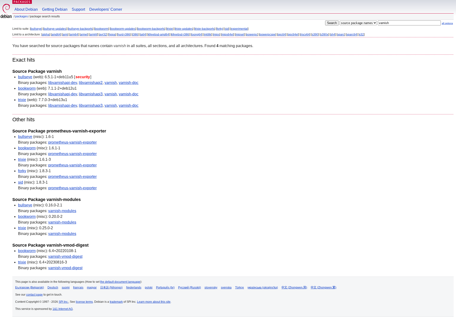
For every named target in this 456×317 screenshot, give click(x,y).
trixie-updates (184, 28)
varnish (110, 83)
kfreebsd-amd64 (158, 34)
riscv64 (305, 34)
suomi (66, 287)
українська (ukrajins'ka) (262, 287)
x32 (361, 34)
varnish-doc (128, 83)
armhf (93, 34)
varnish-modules (62, 211)
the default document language (120, 281)
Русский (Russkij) (189, 287)
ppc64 (282, 34)
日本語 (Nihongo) (111, 287)
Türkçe (239, 287)
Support (78, 9)
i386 (135, 34)
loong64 (196, 34)
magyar (92, 287)
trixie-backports (204, 28)
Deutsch (53, 287)
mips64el (227, 34)
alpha (45, 34)
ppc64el (293, 34)
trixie (170, 28)
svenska (226, 287)
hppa (112, 34)
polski (148, 287)
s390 (315, 34)
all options (447, 23)
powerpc (251, 34)
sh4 (332, 34)
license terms (84, 301)
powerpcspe (268, 34)
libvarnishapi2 (91, 83)
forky (220, 28)
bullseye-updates (55, 28)
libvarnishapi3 (91, 94)
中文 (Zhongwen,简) (294, 287)
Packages (22, 2)
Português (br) (165, 287)
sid (227, 28)
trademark (116, 301)
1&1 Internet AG (62, 309)
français (78, 287)
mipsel (240, 34)
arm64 (74, 34)
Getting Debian (54, 9)
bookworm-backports (151, 28)
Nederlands (133, 287)
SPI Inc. (63, 301)
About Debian (26, 9)
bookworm (101, 28)
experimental (239, 28)
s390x (324, 34)
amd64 (56, 34)
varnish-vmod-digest (65, 256)
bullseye (36, 28)
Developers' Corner (105, 9)
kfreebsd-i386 (180, 34)
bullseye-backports (80, 28)
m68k (207, 34)
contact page (34, 294)
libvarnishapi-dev (62, 83)
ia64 (143, 34)
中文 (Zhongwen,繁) (323, 287)
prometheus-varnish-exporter (72, 142)
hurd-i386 (124, 34)
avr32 (103, 34)
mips (216, 34)
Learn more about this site (154, 301)
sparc (340, 34)
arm (65, 34)
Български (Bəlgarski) (29, 287)
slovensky (210, 287)
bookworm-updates (122, 28)
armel (84, 34)
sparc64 (352, 34)
